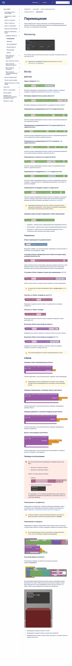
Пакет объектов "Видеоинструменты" (11, 64)
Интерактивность (11, 47)
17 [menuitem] (52, 2)
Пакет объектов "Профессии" (10, 68)
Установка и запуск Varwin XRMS (9, 12)
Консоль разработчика (10, 77)
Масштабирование (12, 44)
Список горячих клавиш (10, 80)
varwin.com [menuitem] (35, 2)
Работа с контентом (9, 20)
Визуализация (10, 50)
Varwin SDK (6, 87)
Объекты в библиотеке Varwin (10, 32)
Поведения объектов (11, 35)
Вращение (9, 41)
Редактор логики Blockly (10, 28)
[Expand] (19, 9)
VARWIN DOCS (27, 9)
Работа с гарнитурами (9, 90)
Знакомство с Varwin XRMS (10, 17)
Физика (9, 52)
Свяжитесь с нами (8, 101)
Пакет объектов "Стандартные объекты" (10, 57)
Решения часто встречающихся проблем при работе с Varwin (10, 97)
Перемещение (10, 38)
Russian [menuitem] (45, 2)
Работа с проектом (9, 23)
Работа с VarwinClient (10, 26)
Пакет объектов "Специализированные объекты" (11, 73)
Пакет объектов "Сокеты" (12, 61)
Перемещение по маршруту (56, 200)
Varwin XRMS (6, 9)
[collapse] (19, 35)
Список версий (7, 92)
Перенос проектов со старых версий (12, 83)
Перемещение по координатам (52, 92)
